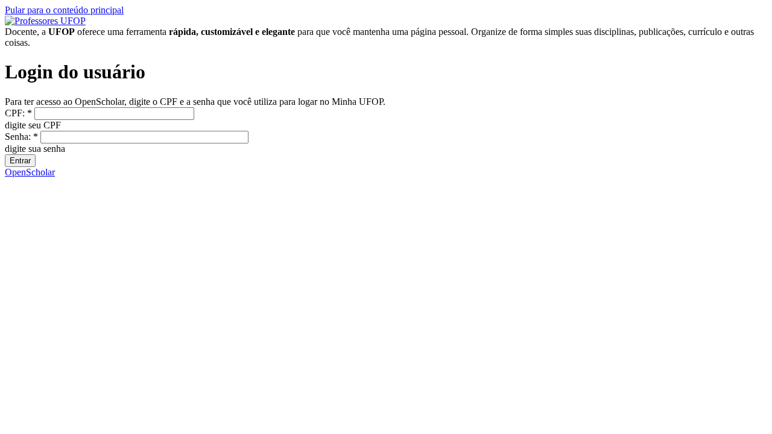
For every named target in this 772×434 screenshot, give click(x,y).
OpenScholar (30, 172)
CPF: (18, 113)
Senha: (21, 136)
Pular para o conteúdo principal (64, 10)
